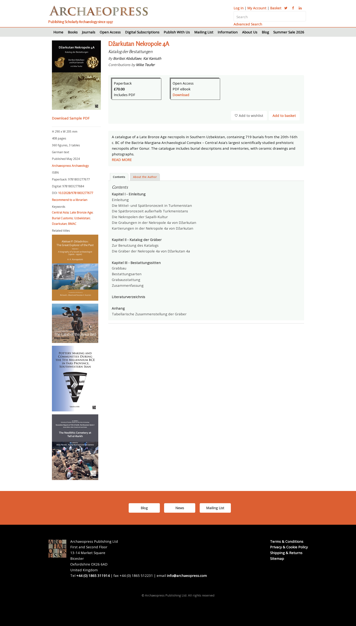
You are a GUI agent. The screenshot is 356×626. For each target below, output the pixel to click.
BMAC (72, 224)
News (179, 507)
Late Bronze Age (81, 212)
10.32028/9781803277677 (75, 193)
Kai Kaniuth (152, 58)
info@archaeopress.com (187, 575)
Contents (119, 177)
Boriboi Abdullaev (127, 58)
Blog (265, 32)
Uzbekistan (82, 218)
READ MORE (122, 159)
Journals (88, 32)
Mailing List (203, 32)
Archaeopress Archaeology (70, 166)
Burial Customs (62, 218)
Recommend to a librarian (69, 200)
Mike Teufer (145, 64)
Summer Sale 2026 (288, 32)
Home (58, 32)
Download (181, 94)
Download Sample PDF (71, 118)
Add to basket (284, 115)
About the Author (145, 177)
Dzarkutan (59, 224)
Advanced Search (248, 24)
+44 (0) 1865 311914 (93, 575)
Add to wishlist (251, 115)
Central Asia (60, 212)
